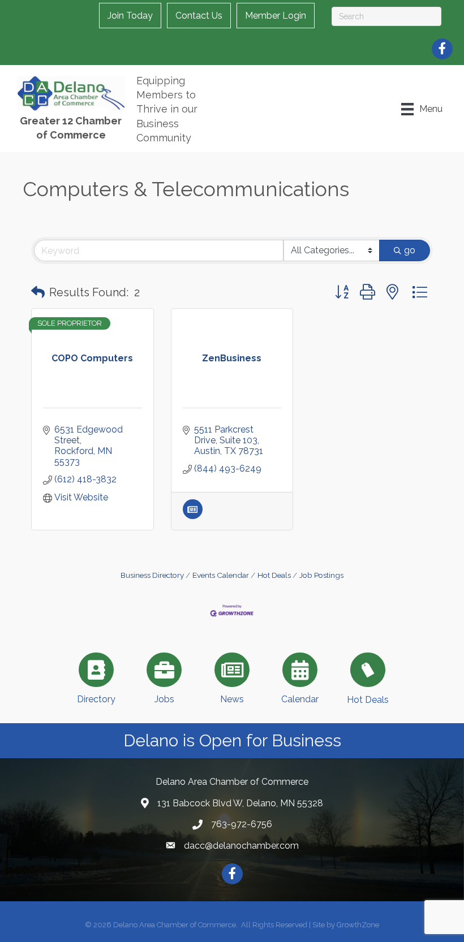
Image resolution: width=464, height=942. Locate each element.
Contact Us (198, 15)
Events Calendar (220, 575)
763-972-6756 (241, 824)
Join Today (130, 15)
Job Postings (321, 575)
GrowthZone (358, 925)
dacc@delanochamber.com (241, 845)
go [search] (409, 250)
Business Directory (152, 575)
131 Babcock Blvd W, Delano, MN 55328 (240, 803)
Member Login (275, 15)
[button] (38, 292)
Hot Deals (274, 575)
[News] (193, 516)
